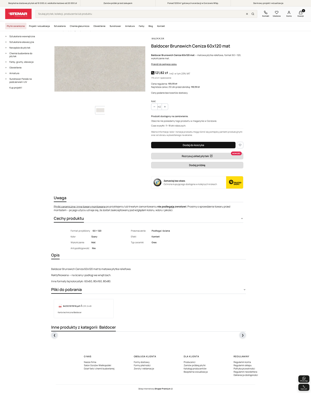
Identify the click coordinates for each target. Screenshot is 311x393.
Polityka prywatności (244, 368)
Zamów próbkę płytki (195, 365)
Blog (151, 26)
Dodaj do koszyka (193, 145)
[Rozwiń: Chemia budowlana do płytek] (6, 53)
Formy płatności (142, 365)
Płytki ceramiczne (16, 26)
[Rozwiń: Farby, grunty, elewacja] (6, 62)
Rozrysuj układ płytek (195, 156)
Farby (141, 26)
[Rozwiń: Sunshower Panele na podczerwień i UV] (6, 79)
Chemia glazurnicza (79, 26)
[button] (253, 14)
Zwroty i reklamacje (144, 368)
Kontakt (161, 26)
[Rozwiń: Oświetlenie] (6, 67)
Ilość (153, 101)
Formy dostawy (142, 362)
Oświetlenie (99, 26)
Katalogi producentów (195, 368)
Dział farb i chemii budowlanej (99, 368)
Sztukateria (60, 26)
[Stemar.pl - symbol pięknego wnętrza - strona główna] (18, 14)
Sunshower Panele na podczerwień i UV (20, 80)
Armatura (130, 26)
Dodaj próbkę (197, 165)
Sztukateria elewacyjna (21, 42)
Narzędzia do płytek (19, 47)
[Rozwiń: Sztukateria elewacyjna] (6, 42)
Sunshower (115, 26)
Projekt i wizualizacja (39, 26)
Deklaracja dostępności (246, 375)
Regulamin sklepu (243, 365)
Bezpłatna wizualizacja (196, 371)
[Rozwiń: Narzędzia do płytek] (6, 47)
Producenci (189, 362)
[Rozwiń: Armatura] (6, 73)
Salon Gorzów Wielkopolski (97, 365)
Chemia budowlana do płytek (20, 55)
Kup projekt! (15, 87)
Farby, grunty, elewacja (21, 61)
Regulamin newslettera (245, 371)
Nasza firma (90, 362)
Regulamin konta (242, 362)
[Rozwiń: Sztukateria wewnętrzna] (6, 36)
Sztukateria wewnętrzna (22, 36)
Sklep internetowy (154, 388)
